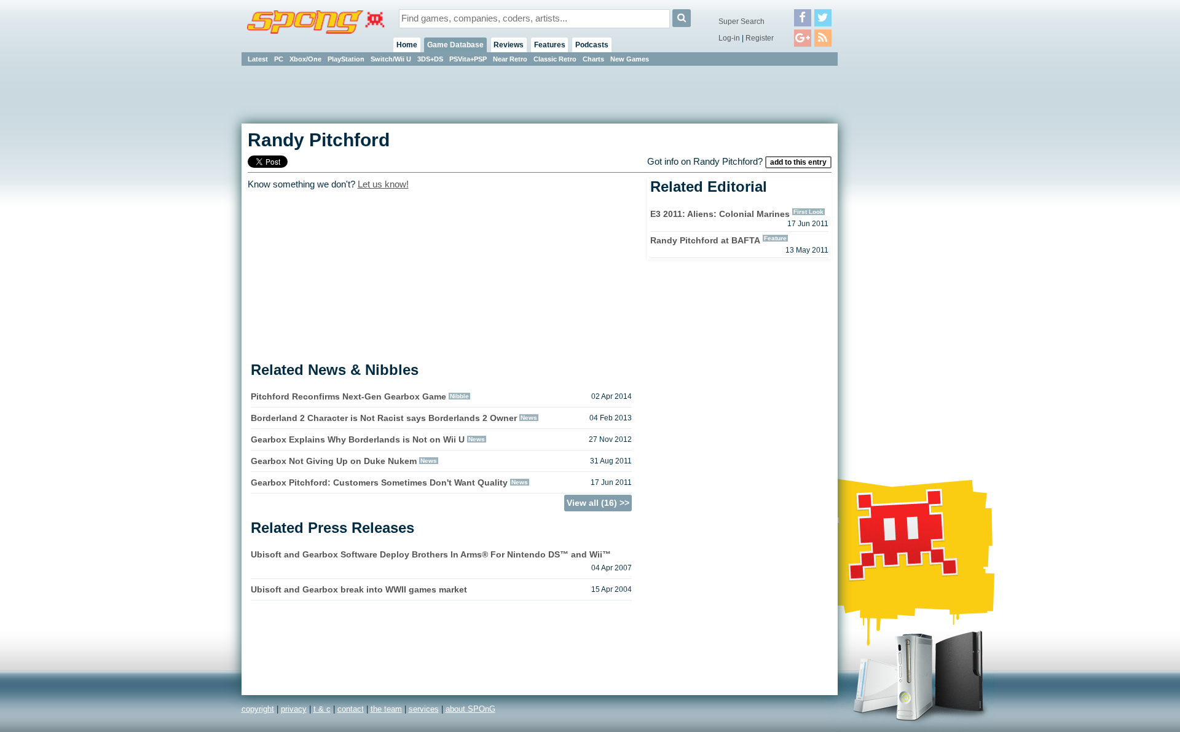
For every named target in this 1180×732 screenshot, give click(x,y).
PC (278, 59)
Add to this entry (798, 162)
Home (406, 45)
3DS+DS (430, 59)
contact (350, 709)
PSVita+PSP (468, 59)
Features (549, 45)
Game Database (455, 45)
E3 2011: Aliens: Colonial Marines (720, 214)
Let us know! (383, 184)
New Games (629, 59)
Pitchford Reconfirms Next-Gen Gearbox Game (348, 396)
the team (386, 709)
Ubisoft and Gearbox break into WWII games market (359, 589)
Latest (258, 59)
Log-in (729, 38)
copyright (258, 709)
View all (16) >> (598, 503)
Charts (593, 59)
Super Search (741, 21)
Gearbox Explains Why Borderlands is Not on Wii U (358, 439)
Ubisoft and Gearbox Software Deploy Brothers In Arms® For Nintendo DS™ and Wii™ (431, 554)
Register (759, 38)
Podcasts (591, 45)
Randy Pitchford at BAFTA (705, 240)
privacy (294, 709)
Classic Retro (554, 59)
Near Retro (510, 59)
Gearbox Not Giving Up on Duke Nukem (334, 461)
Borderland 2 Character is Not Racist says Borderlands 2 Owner (384, 418)
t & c (322, 709)
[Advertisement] (893, 252)
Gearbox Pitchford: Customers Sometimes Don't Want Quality (379, 482)
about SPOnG (470, 709)
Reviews (509, 45)
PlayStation (346, 59)
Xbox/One (305, 59)
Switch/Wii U (391, 59)
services (424, 709)
